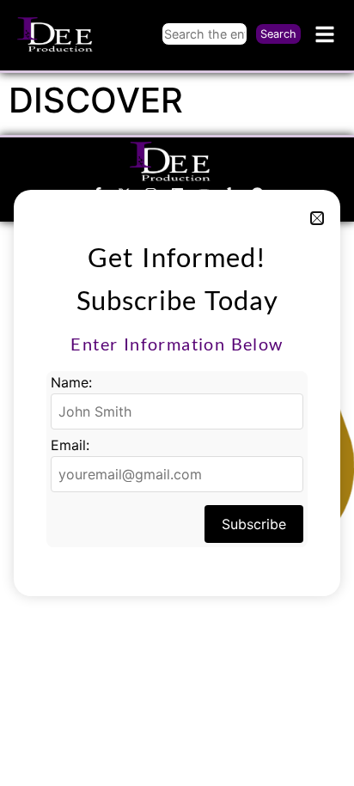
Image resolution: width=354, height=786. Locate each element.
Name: (71, 382)
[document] (177, 393)
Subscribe (254, 524)
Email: (70, 445)
